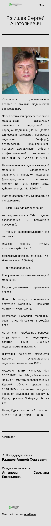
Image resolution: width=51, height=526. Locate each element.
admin (12, 436)
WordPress (30, 514)
